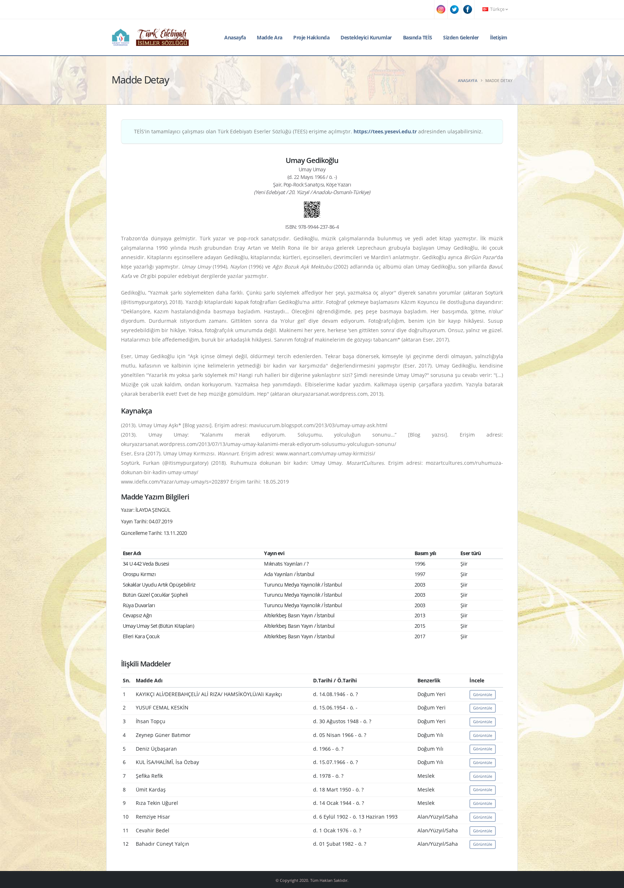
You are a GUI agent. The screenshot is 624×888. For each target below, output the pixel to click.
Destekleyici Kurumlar (366, 37)
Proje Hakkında (311, 37)
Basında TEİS (417, 37)
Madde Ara (269, 37)
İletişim (498, 37)
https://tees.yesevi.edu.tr (385, 131)
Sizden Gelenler (461, 37)
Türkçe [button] (497, 9)
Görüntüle (482, 694)
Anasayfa (235, 37)
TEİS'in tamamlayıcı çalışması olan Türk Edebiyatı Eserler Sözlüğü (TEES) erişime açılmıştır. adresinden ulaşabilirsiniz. (308, 131)
